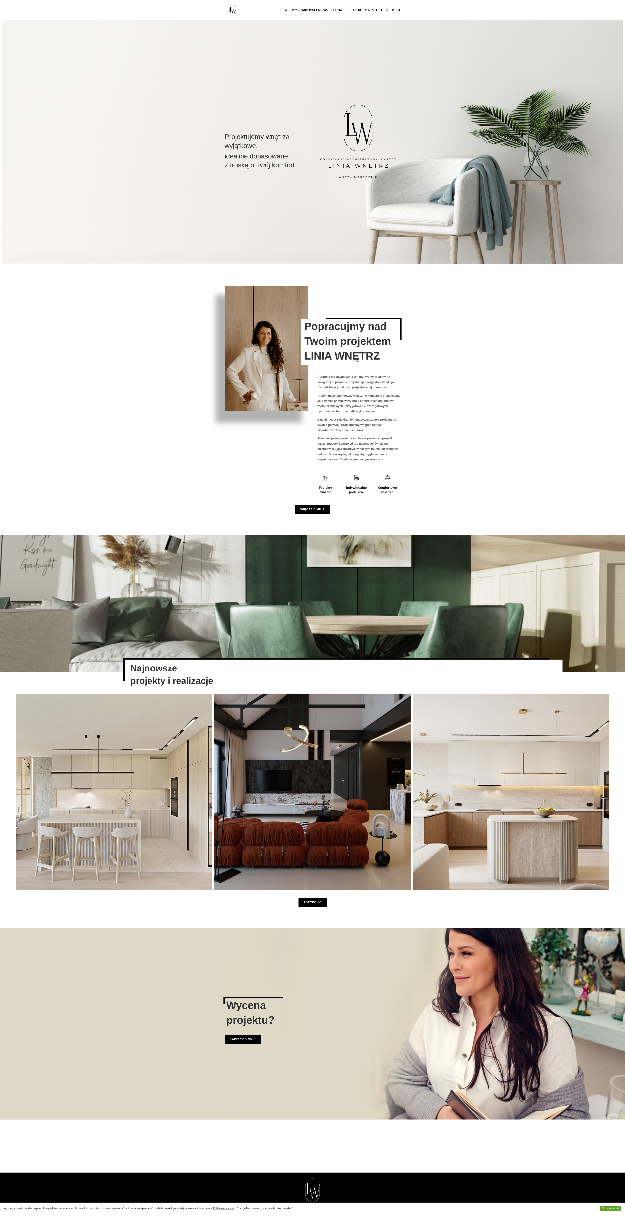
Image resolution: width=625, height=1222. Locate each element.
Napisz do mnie (243, 1039)
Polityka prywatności (224, 1208)
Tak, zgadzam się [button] (610, 1208)
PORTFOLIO (353, 10)
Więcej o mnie (312, 509)
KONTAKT (370, 10)
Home (284, 10)
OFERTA (336, 10)
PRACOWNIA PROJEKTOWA (310, 10)
